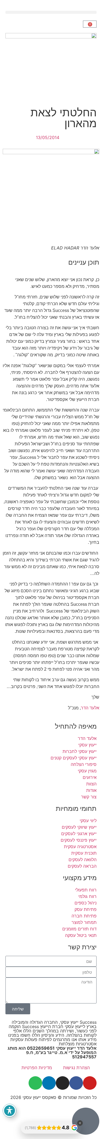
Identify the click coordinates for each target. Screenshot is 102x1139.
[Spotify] (35, 1083)
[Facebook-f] (76, 1083)
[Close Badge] (80, 1123)
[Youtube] (90, 1083)
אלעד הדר (90, 708)
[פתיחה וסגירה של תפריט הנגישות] (9, 1110)
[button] (51, 12)
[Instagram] (62, 1083)
